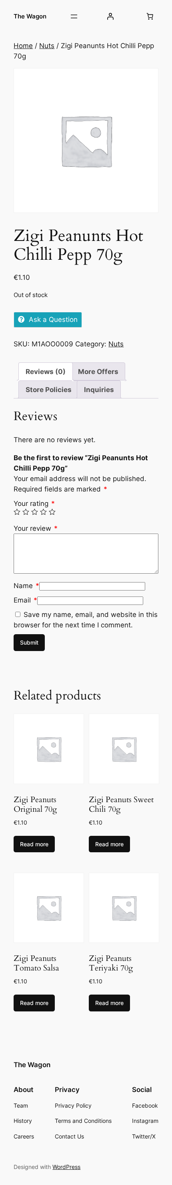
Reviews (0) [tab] (46, 372)
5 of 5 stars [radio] (52, 512)
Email (25, 600)
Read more (34, 844)
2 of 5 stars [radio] (25, 512)
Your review (36, 528)
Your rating (34, 503)
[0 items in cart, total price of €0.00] (150, 16)
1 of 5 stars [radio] (17, 512)
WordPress (66, 1166)
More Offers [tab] (98, 372)
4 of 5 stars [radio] (43, 512)
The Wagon (30, 16)
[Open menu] (74, 16)
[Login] (110, 16)
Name (26, 586)
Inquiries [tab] (99, 390)
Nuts (46, 46)
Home (23, 46)
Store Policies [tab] (49, 390)
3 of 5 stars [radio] (34, 512)
